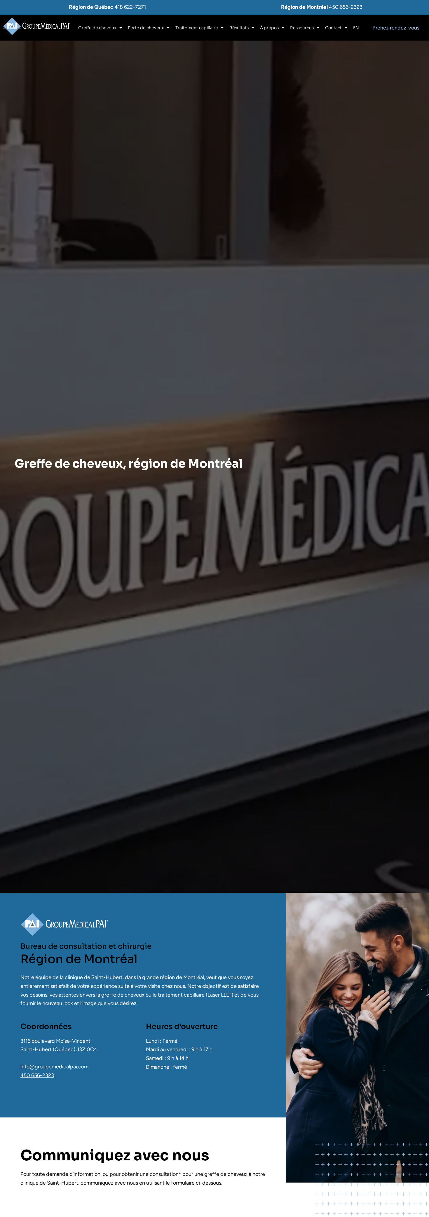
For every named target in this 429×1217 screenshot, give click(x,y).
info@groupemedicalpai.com (54, 1066)
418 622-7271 (130, 7)
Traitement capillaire (196, 27)
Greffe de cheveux (97, 27)
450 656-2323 (345, 7)
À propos (269, 27)
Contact (333, 27)
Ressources (302, 27)
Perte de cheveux (146, 27)
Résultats (239, 27)
